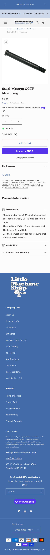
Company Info (12, 321)
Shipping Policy (13, 408)
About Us (10, 315)
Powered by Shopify (37, 550)
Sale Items (10, 353)
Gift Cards (10, 334)
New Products (12, 359)
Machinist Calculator (34, 13)
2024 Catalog (12, 346)
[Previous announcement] (5, 5)
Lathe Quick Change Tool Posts (23, 29)
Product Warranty (14, 421)
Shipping (5, 103)
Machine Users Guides (16, 340)
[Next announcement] (45, 5)
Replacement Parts (11, 13)
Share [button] (7, 175)
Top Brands (11, 365)
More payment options (25, 158)
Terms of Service (13, 396)
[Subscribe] (41, 491)
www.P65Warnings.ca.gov (16, 187)
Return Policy (12, 415)
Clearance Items (13, 372)
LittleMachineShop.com (20, 550)
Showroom (11, 327)
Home (9, 29)
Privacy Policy (12, 402)
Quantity (5, 116)
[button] (5, 22)
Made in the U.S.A (14, 378)
